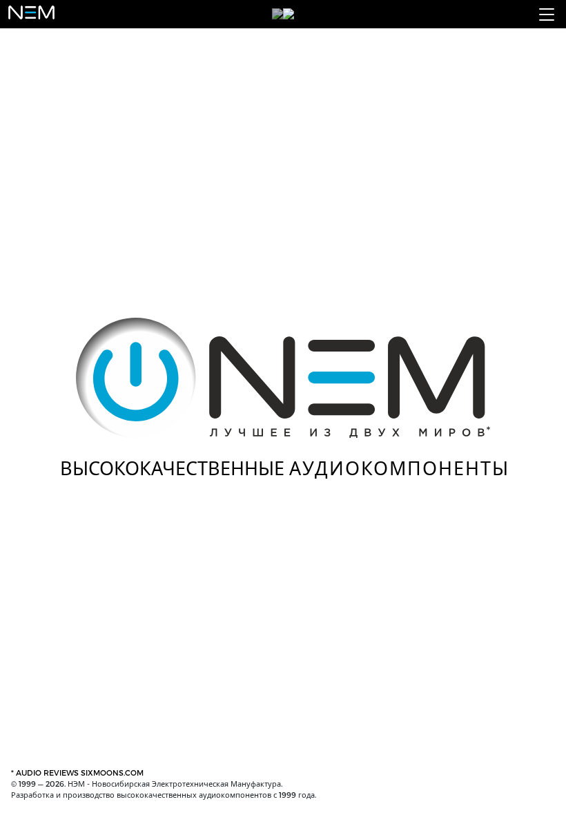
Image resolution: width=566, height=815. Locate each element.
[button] (547, 14)
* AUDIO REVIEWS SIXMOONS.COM (77, 772)
